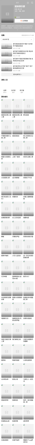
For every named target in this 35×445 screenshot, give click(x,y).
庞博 (23, 11)
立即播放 (25, 21)
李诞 (20, 11)
